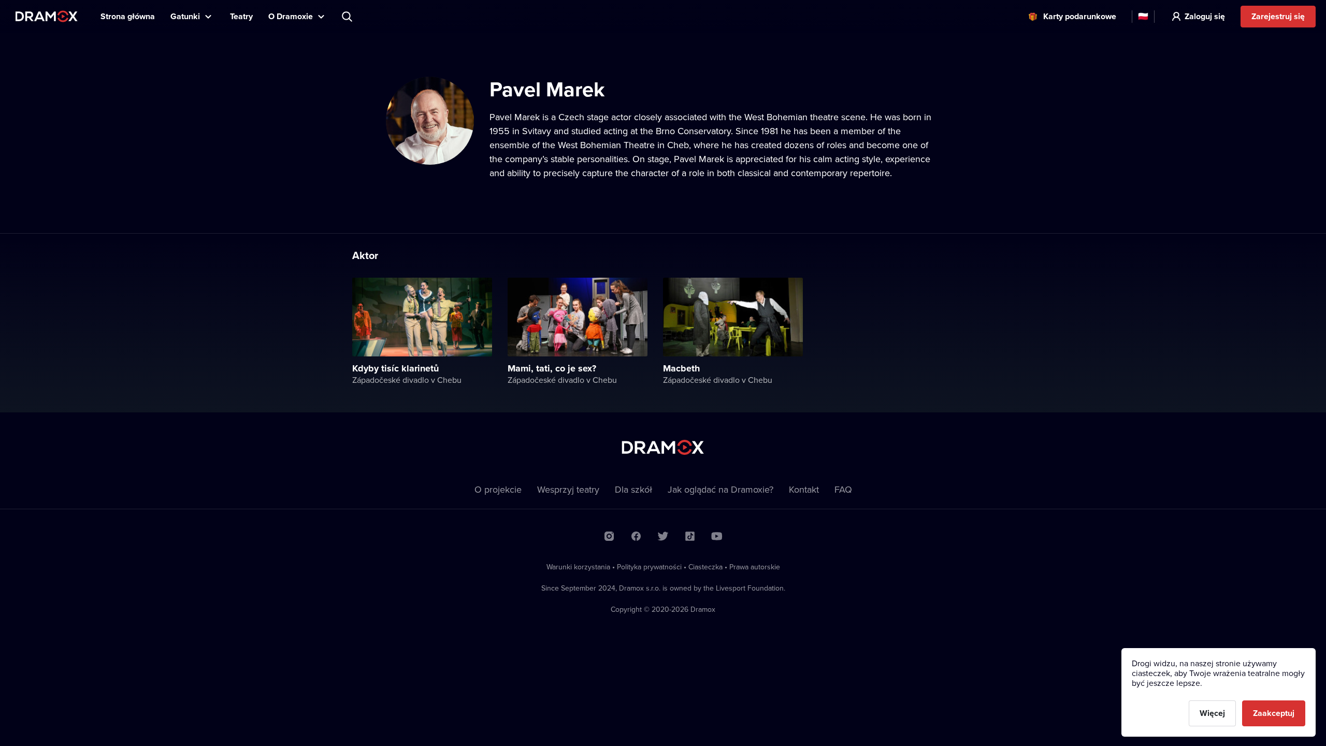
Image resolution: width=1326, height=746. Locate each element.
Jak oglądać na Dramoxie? (720, 489)
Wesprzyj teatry (568, 489)
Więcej (1212, 713)
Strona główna (127, 16)
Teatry (241, 16)
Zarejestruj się (1278, 16)
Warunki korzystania (578, 567)
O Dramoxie (290, 16)
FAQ (843, 489)
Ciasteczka (705, 567)
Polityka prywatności (649, 567)
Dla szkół (633, 489)
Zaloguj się (1205, 16)
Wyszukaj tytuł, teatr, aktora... (348, 16)
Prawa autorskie (754, 567)
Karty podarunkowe (1079, 16)
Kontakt (804, 489)
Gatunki (185, 16)
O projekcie (498, 489)
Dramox (47, 16)
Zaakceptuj (1273, 713)
